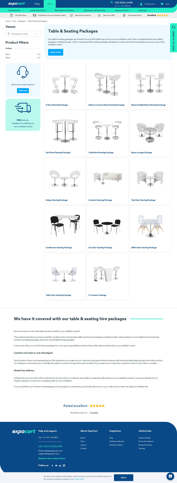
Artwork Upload (144, 438)
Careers (83, 445)
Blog (111, 438)
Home (8, 21)
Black (8, 54)
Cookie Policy (79, 479)
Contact (83, 448)
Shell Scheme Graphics (64, 10)
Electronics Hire (122, 10)
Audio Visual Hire (37, 10)
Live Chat (120, 6)
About (82, 438)
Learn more (55, 52)
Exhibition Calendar (117, 441)
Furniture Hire (14, 10)
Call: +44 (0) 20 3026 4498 (50, 446)
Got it (123, 477)
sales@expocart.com (53, 450)
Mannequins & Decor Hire (95, 10)
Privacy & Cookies (145, 445)
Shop (37, 4)
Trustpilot (94, 412)
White (8, 57)
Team (82, 441)
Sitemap (142, 448)
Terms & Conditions (146, 441)
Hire (50, 4)
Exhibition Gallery (116, 445)
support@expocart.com (48, 453)
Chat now (23, 90)
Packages (143, 10)
